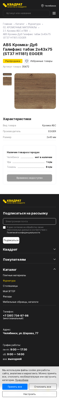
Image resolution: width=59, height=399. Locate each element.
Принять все (15, 386)
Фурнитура (9, 280)
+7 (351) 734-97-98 (16, 315)
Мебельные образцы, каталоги (20, 301)
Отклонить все (42, 386)
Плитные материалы (14, 275)
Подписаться (11, 240)
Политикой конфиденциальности (23, 232)
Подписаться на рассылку (25, 213)
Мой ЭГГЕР (9, 291)
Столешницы (10, 285)
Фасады (7, 296)
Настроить (29, 394)
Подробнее (21, 380)
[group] (35, 94)
